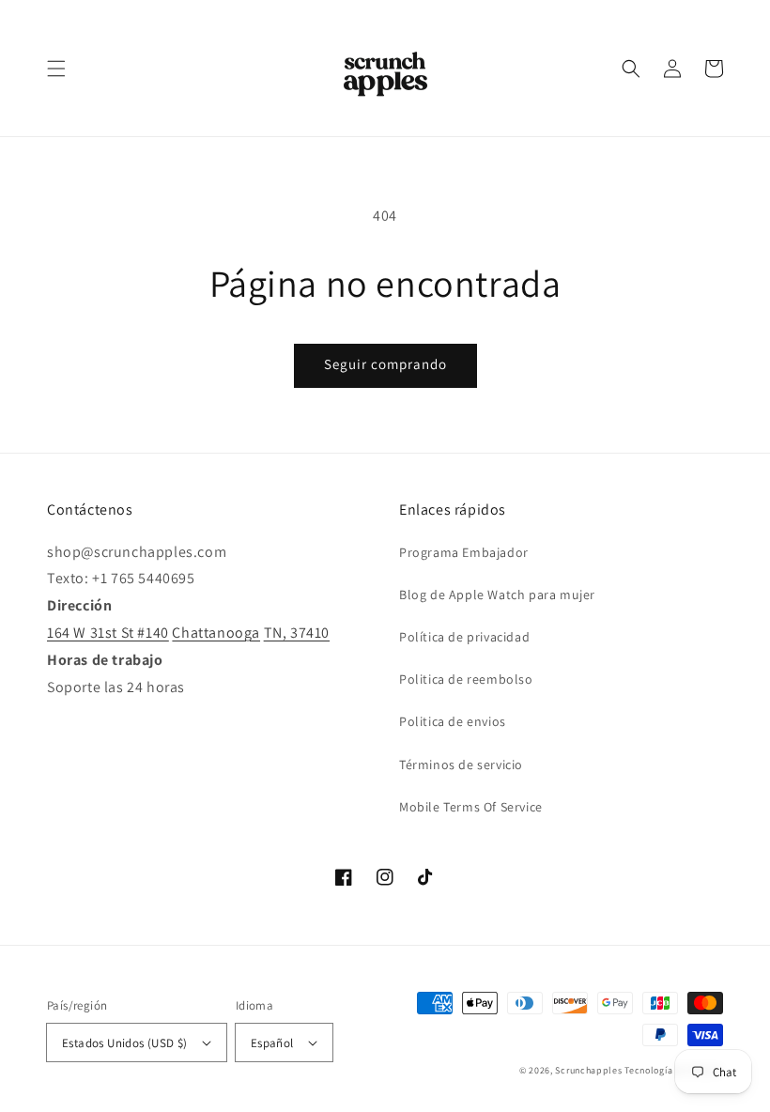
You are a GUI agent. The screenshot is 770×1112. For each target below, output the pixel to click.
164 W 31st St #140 (108, 632)
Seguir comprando (385, 364)
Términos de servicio (461, 764)
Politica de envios (452, 721)
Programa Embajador (464, 552)
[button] (56, 68)
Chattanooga (216, 632)
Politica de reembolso (466, 679)
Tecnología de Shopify (673, 1070)
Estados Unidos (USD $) (125, 1043)
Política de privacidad (464, 636)
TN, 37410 (297, 632)
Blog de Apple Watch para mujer (497, 594)
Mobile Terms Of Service (471, 806)
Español (272, 1043)
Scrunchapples (588, 1070)
